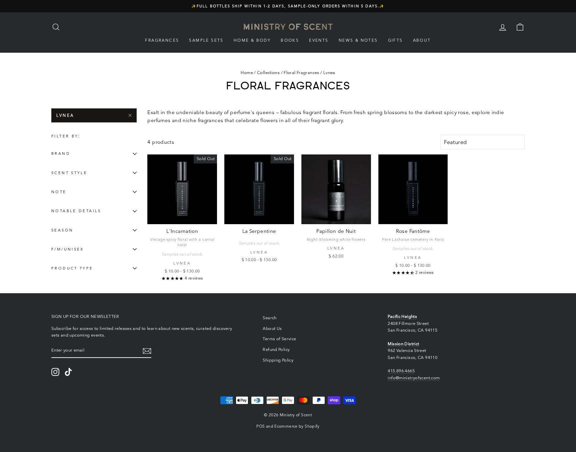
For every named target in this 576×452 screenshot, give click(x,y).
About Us (272, 328)
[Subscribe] (147, 351)
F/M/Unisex (67, 249)
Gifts (395, 40)
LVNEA (65, 115)
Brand (60, 153)
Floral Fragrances (301, 72)
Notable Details (76, 211)
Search (269, 317)
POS (260, 426)
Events (318, 40)
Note (59, 191)
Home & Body (252, 40)
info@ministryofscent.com (414, 377)
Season (62, 230)
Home (247, 72)
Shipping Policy (278, 360)
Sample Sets (206, 40)
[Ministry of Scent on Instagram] (55, 372)
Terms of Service (279, 338)
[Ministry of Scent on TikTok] (68, 372)
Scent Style (69, 172)
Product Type (72, 268)
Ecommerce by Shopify (297, 426)
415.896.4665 (401, 370)
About (422, 40)
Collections (268, 72)
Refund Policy (276, 349)
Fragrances (162, 40)
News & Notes (358, 40)
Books (290, 40)
